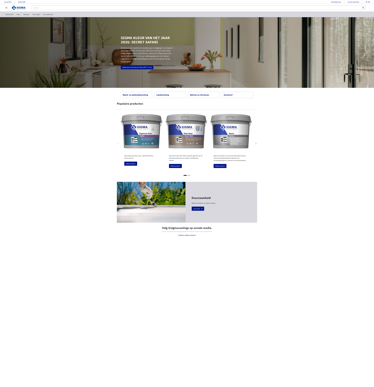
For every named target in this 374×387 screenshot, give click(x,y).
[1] (185, 175)
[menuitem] (9, 14)
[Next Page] (256, 143)
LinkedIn (186, 235)
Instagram (193, 235)
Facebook (181, 235)
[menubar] (29, 14)
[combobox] (198, 8)
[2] (188, 175)
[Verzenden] (363, 8)
